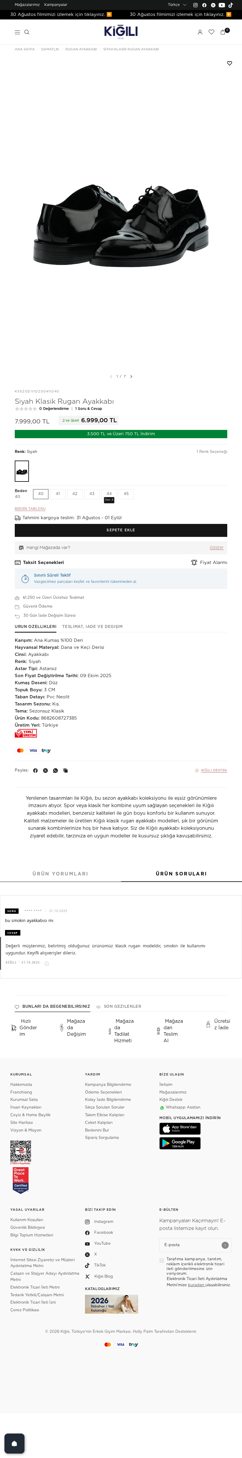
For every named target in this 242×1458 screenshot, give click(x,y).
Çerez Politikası (24, 1310)
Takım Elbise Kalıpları (104, 1115)
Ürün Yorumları (60, 874)
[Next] (131, 377)
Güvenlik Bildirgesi (27, 1228)
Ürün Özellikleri (35, 627)
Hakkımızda (21, 1085)
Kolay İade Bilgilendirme (108, 1100)
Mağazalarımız (27, 4)
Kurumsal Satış (24, 1100)
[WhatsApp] (56, 770)
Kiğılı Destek (214, 770)
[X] (46, 770)
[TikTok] (230, 5)
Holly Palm (143, 1332)
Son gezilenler (122, 1007)
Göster (217, 548)
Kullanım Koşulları (26, 1220)
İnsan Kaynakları (25, 1107)
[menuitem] (27, 5)
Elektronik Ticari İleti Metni (35, 1287)
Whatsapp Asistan (183, 1107)
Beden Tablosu (30, 508)
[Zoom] (121, 213)
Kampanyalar (55, 4)
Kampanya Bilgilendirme (108, 1085)
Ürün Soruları (181, 874)
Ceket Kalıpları (98, 1123)
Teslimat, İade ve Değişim (92, 627)
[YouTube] (222, 5)
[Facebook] (204, 5)
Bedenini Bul (97, 1130)
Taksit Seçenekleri (43, 562)
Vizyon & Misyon (25, 1130)
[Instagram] (195, 5)
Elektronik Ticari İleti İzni (33, 1302)
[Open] (14, 1444)
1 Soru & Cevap (88, 408)
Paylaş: (22, 770)
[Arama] (27, 32)
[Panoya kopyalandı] (66, 770)
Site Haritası (21, 1123)
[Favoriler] (211, 32)
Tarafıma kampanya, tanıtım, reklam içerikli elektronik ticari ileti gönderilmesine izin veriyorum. (195, 1266)
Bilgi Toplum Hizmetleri (31, 1235)
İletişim (165, 1085)
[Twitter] (213, 5)
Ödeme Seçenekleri (103, 1092)
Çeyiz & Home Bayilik (30, 1115)
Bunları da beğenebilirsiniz (56, 1007)
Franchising (21, 1092)
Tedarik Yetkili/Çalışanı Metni (37, 1295)
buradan (196, 1285)
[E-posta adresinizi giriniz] (225, 1245)
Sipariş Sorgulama (102, 1138)
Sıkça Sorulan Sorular (105, 1107)
